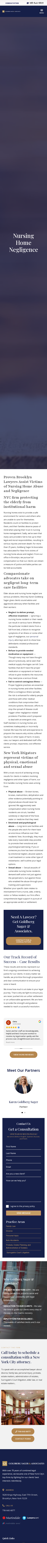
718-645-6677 (8, 1510)
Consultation (12, 3)
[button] (42, 11)
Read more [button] (9, 1042)
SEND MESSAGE (23, 1213)
